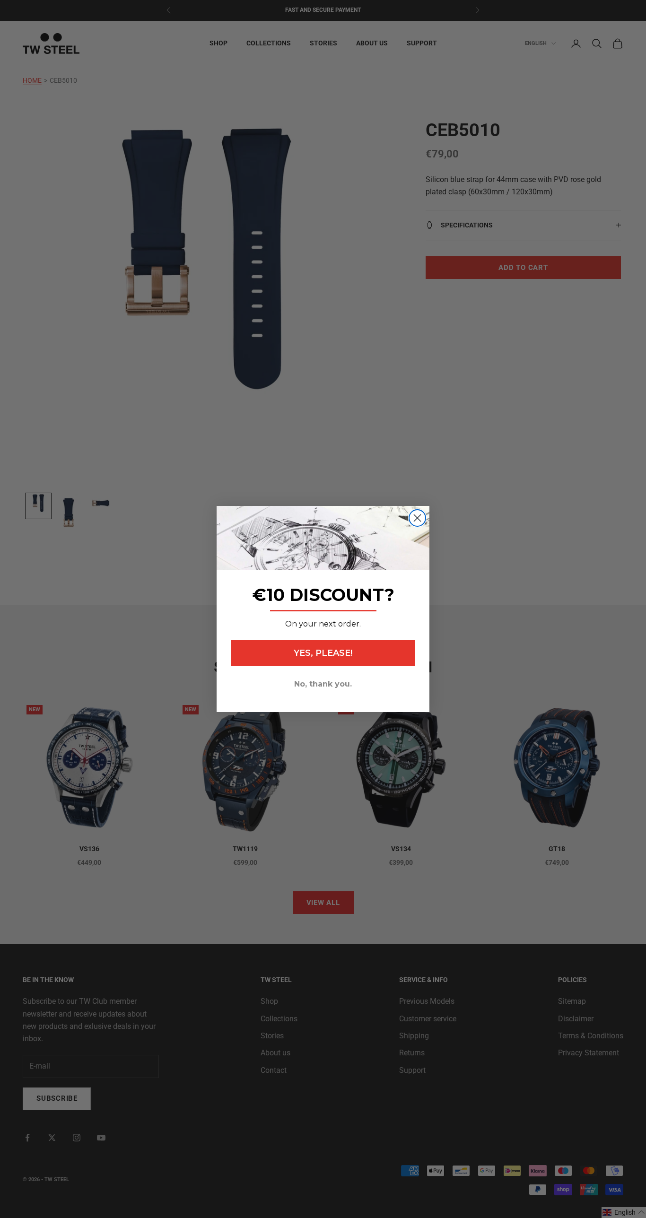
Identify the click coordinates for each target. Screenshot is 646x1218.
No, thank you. (323, 683)
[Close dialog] (417, 518)
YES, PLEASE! (323, 653)
